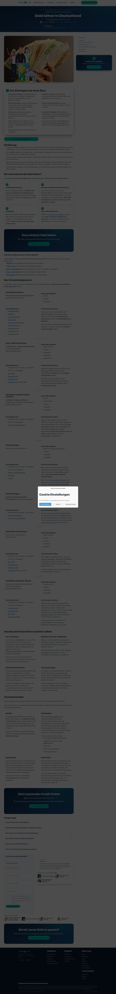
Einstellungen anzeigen (71, 504)
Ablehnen (58, 504)
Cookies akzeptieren (45, 504)
